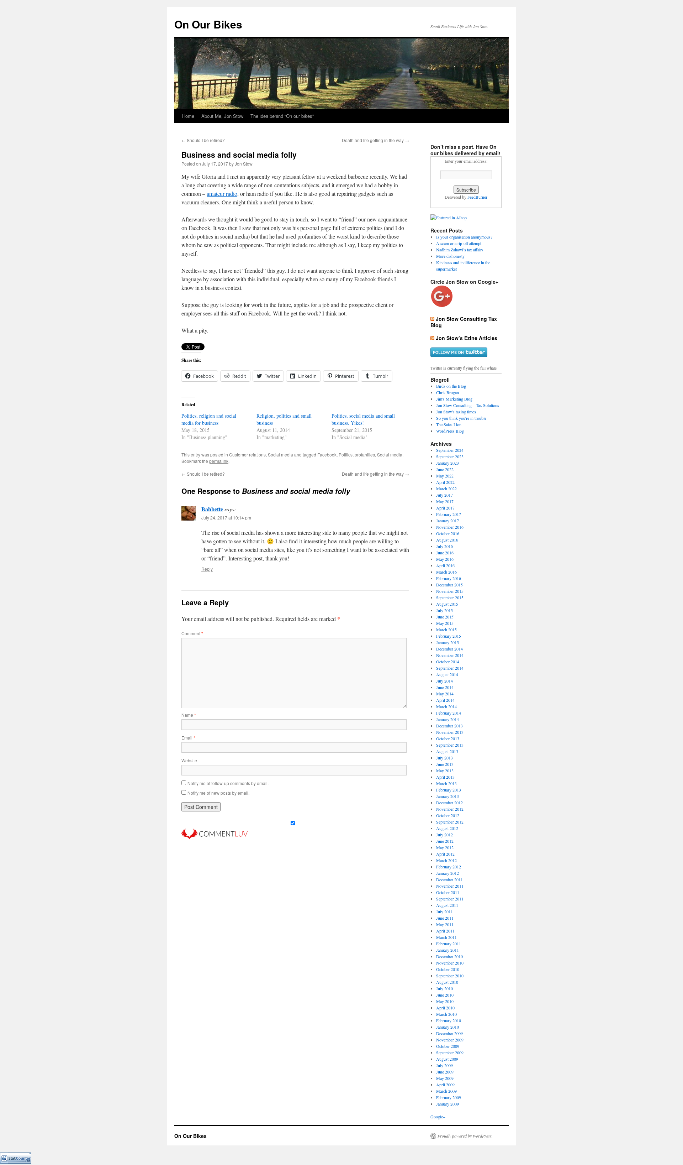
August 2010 (447, 982)
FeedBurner (477, 197)
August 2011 (447, 905)
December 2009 (449, 1033)
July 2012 (444, 834)
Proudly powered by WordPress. (465, 1136)
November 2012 (450, 809)
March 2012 (446, 860)
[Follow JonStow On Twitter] (458, 355)
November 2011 (450, 886)
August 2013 (447, 751)
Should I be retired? (203, 140)
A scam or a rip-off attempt (458, 243)
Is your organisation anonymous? (464, 237)
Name (188, 715)
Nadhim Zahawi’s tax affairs (459, 249)
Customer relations (247, 454)
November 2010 (450, 963)
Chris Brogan (447, 392)
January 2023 (447, 463)
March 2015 (446, 629)
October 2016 (447, 533)
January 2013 (447, 796)
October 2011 (447, 892)
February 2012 (448, 866)
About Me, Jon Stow (222, 116)
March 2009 (446, 1091)
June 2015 (445, 617)
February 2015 (448, 636)
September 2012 (450, 822)
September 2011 (450, 899)
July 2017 (444, 495)
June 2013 (445, 764)
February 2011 (448, 943)
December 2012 (449, 802)
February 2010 (448, 1020)
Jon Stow (244, 164)
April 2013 (445, 777)
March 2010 (446, 1014)
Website (189, 760)
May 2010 (445, 1001)
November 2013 (450, 732)
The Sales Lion (448, 424)
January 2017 (447, 520)
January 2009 (447, 1104)
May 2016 (445, 559)
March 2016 (446, 572)
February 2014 (448, 713)
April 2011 (445, 931)
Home (188, 116)
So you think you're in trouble (461, 418)
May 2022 (445, 476)
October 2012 (447, 815)
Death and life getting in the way (375, 140)
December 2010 (449, 956)
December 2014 (449, 649)
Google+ (437, 1116)
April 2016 (445, 565)
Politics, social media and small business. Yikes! (363, 419)
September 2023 (450, 456)
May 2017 (445, 501)
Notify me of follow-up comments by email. (228, 783)
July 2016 (444, 546)
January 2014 (447, 719)
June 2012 (445, 841)
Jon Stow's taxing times (456, 411)
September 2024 (450, 450)
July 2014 (444, 681)
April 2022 (445, 482)
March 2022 (446, 488)
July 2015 (444, 610)
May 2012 (445, 847)
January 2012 (447, 873)
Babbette (212, 509)
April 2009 (445, 1084)
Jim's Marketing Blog (454, 399)
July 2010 (444, 988)
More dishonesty (450, 256)
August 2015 (447, 604)
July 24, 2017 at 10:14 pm (226, 517)
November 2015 (450, 591)
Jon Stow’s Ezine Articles (466, 337)
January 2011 (447, 950)
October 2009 (447, 1046)
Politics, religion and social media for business (208, 419)
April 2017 (445, 508)
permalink (218, 461)
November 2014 (450, 655)
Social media (280, 454)
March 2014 (446, 706)
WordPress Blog (450, 431)
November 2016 (450, 527)
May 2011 (445, 924)
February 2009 (448, 1097)
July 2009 (444, 1065)
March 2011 (446, 937)
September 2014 (450, 668)
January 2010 (447, 1027)
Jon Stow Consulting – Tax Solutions (467, 405)
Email (188, 738)
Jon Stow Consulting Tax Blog (463, 322)
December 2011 (449, 879)
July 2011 (444, 911)
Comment (192, 633)
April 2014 (445, 700)
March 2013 (446, 783)
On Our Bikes (208, 24)
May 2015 (445, 623)
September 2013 (450, 745)
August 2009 (447, 1059)
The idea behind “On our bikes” (282, 116)
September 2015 (450, 597)
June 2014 (445, 687)
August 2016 (447, 540)
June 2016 (445, 552)
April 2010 (445, 1007)
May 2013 (445, 770)
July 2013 (444, 758)
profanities (365, 454)
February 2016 (448, 578)
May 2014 (445, 693)
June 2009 (445, 1072)
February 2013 (448, 790)
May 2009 (445, 1078)
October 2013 (447, 738)
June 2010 (445, 995)
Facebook (327, 454)
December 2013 (449, 725)
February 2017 (448, 514)
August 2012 (447, 828)
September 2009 (450, 1052)
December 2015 (449, 584)
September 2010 (450, 975)
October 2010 (447, 969)
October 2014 (447, 661)
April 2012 (445, 854)
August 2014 (447, 674)
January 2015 (447, 642)
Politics (346, 454)
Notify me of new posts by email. (218, 793)
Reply (207, 569)
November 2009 (450, 1040)
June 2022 (445, 469)
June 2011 (445, 918)
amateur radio (222, 193)
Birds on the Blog (451, 386)
